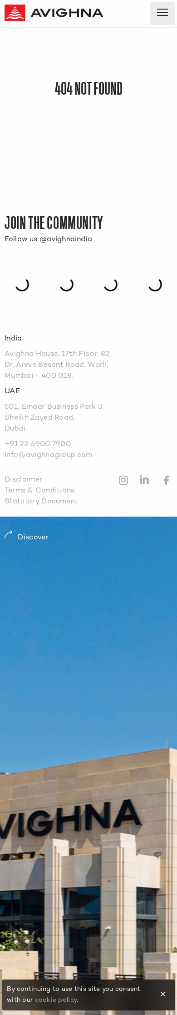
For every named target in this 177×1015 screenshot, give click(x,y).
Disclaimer (23, 480)
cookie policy (56, 1000)
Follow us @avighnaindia (48, 240)
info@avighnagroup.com (49, 455)
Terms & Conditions (40, 491)
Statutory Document (42, 502)
